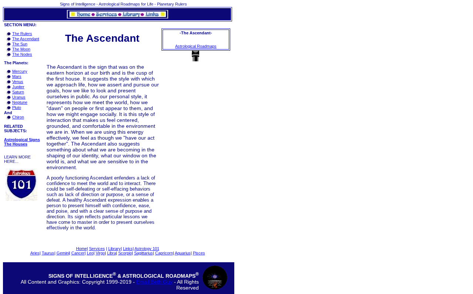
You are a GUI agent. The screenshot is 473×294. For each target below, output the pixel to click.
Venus (17, 81)
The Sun (19, 44)
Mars (16, 76)
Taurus (48, 253)
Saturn (18, 92)
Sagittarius (143, 253)
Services (97, 248)
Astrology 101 (147, 248)
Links (128, 248)
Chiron (18, 117)
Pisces (199, 253)
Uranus (18, 97)
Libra (111, 253)
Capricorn (164, 253)
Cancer (78, 253)
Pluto (16, 107)
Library (114, 248)
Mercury (19, 71)
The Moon (21, 49)
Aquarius (183, 253)
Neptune (19, 102)
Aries (35, 253)
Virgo (100, 253)
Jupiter (18, 87)
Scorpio (125, 253)
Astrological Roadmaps (196, 46)
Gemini (63, 253)
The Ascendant (25, 39)
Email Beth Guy (154, 282)
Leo (90, 253)
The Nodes (22, 54)
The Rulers (22, 33)
